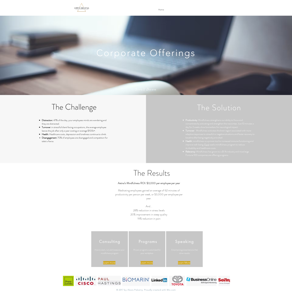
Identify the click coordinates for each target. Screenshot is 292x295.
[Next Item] (224, 281)
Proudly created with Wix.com (160, 289)
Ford (206, 144)
